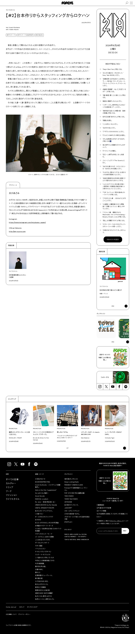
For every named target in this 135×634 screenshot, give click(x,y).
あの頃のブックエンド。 (71, 505)
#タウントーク (11, 35)
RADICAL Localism (41, 499)
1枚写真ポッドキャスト (71, 479)
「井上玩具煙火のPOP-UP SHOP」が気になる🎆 (114, 140)
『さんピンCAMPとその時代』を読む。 (114, 135)
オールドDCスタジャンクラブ (44, 517)
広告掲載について (11, 614)
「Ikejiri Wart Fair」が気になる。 (112, 69)
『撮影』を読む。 (107, 120)
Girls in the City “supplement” (46, 490)
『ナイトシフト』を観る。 (109, 151)
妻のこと (37, 572)
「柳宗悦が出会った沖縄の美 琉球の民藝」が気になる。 (114, 112)
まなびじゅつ (68, 522)
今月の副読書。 (40, 563)
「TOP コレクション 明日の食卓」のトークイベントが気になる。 (114, 193)
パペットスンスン (40, 549)
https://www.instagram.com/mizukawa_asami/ (27, 222)
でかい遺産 (38, 546)
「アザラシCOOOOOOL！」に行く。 (113, 131)
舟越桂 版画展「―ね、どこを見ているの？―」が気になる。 (114, 90)
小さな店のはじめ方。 (42, 581)
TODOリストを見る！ (113, 239)
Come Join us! (11, 607)
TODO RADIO (69, 496)
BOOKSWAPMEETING (42, 482)
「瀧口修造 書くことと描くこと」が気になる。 (114, 96)
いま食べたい (39, 514)
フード (9, 491)
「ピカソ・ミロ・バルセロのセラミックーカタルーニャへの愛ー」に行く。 (114, 225)
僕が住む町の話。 (40, 566)
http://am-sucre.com (17, 231)
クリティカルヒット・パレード (43, 534)
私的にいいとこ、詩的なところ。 (44, 599)
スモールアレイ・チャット (71, 511)
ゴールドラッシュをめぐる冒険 (44, 537)
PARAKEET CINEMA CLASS (73, 485)
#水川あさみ (39, 35)
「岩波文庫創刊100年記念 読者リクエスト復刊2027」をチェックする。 (114, 179)
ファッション (11, 495)
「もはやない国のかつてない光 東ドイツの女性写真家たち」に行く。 (114, 173)
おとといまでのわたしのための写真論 (47, 523)
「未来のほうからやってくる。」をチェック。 (114, 231)
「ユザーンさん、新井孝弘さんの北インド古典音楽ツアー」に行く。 (114, 106)
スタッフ (21, 607)
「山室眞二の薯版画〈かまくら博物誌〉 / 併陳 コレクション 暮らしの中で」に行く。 (114, 206)
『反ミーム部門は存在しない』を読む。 (113, 156)
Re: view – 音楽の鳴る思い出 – (45, 502)
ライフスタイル (13, 499)
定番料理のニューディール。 (44, 575)
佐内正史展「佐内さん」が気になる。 (114, 117)
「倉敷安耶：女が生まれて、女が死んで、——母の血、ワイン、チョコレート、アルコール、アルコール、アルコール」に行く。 (114, 82)
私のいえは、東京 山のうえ (43, 596)
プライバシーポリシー (116, 521)
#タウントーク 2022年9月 (25, 35)
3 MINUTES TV (40, 479)
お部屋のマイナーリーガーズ (44, 526)
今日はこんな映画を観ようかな (44, 560)
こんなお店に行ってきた (42, 540)
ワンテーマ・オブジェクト (42, 555)
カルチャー (11, 483)
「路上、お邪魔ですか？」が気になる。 (114, 220)
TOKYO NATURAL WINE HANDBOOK (76, 539)
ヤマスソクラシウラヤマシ (43, 552)
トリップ (9, 487)
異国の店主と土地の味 (42, 590)
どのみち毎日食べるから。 (72, 514)
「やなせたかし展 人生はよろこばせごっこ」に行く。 (114, 199)
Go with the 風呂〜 (41, 493)
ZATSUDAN (68, 502)
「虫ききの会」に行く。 (109, 128)
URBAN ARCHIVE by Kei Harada (46, 505)
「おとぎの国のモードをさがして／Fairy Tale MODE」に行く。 (113, 74)
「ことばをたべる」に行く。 (110, 124)
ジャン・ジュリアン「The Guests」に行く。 (114, 162)
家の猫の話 (39, 578)
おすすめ (38, 520)
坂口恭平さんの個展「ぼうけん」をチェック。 (114, 146)
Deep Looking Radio (71, 482)
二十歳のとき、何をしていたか (44, 557)
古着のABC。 (39, 569)
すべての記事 (12, 479)
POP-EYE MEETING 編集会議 (74, 493)
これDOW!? (68, 508)
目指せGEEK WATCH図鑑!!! (44, 593)
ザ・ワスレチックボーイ (42, 543)
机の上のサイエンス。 (41, 584)
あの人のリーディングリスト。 (44, 511)
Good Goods (40, 496)
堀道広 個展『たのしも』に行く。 (112, 101)
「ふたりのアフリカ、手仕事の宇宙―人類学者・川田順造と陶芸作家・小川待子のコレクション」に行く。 (114, 186)
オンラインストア (32, 607)
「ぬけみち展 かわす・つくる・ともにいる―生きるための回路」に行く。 (114, 167)
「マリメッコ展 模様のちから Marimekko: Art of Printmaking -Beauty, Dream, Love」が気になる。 (114, 214)
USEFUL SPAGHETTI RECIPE (44, 508)
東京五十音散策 (40, 587)
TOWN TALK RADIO (71, 499)
